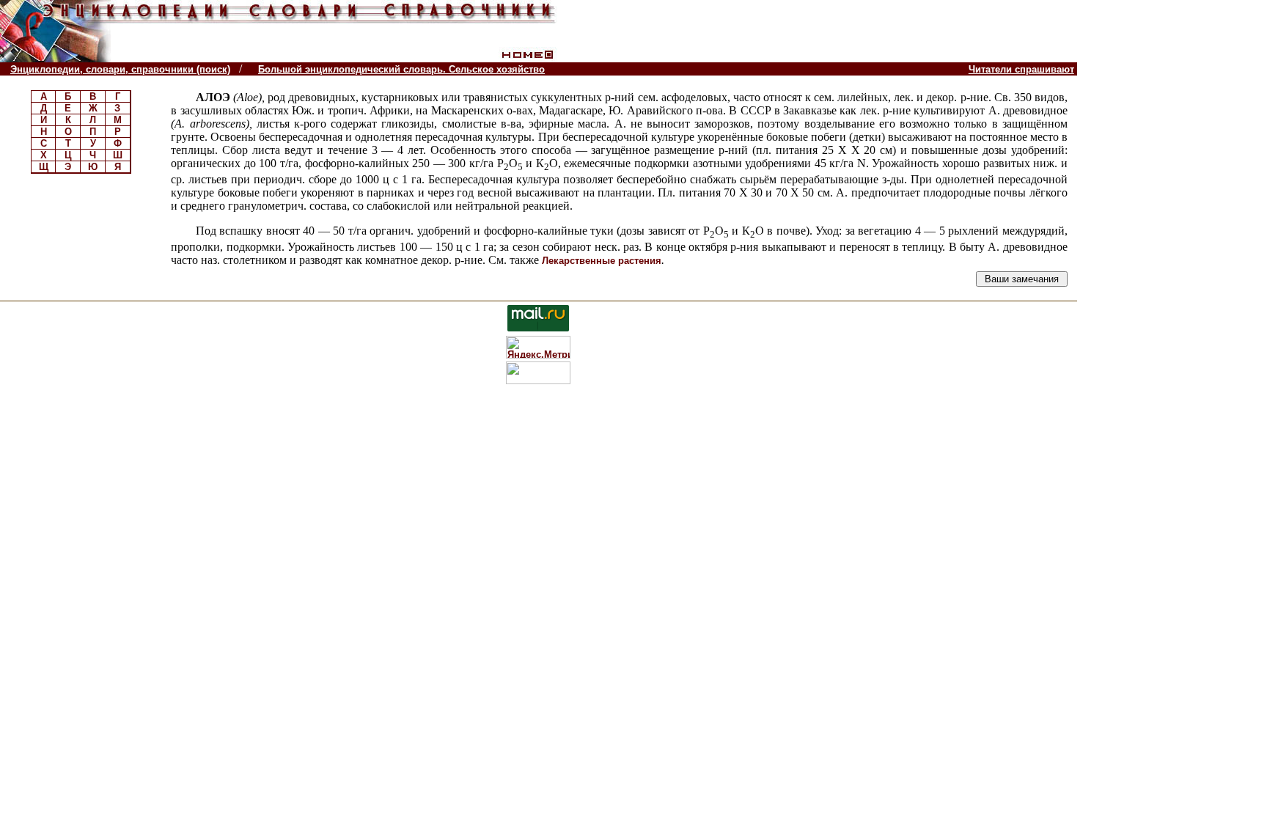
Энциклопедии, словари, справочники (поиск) (120, 69)
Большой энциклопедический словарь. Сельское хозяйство (401, 69)
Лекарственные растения (601, 260)
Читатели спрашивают (1021, 69)
